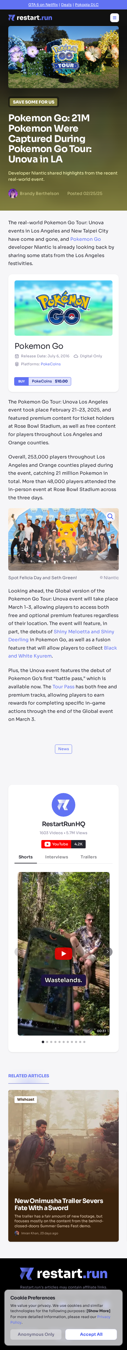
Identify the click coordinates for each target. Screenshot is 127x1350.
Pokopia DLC (87, 4)
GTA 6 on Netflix (43, 4)
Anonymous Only (36, 1334)
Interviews (56, 857)
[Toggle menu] (114, 18)
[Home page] (30, 17)
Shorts (26, 857)
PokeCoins (51, 364)
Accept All (91, 1334)
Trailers (89, 857)
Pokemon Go (85, 239)
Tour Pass (63, 687)
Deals (66, 4)
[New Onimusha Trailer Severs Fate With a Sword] (63, 1120)
